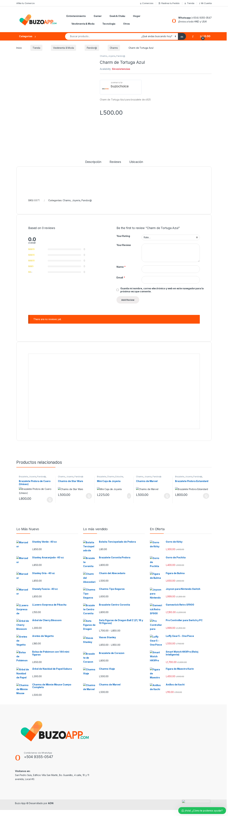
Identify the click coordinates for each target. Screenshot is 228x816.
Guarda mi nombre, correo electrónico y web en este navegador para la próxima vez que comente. (161, 290)
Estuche (119, 476)
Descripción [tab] (93, 162)
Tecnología (109, 23)
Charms (114, 47)
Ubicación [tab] (136, 162)
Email (121, 277)
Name (121, 266)
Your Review (124, 245)
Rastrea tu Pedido (170, 3)
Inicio (19, 47)
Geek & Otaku (117, 16)
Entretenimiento (76, 16)
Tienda (190, 3)
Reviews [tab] (115, 162)
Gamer (98, 16)
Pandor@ (92, 47)
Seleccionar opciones (46, 500)
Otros (126, 23)
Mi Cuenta (206, 3)
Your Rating (123, 236)
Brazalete (23, 476)
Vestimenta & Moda (82, 23)
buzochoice (120, 86)
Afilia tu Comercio (25, 3)
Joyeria (111, 56)
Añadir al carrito (127, 496)
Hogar (136, 16)
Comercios (147, 3)
